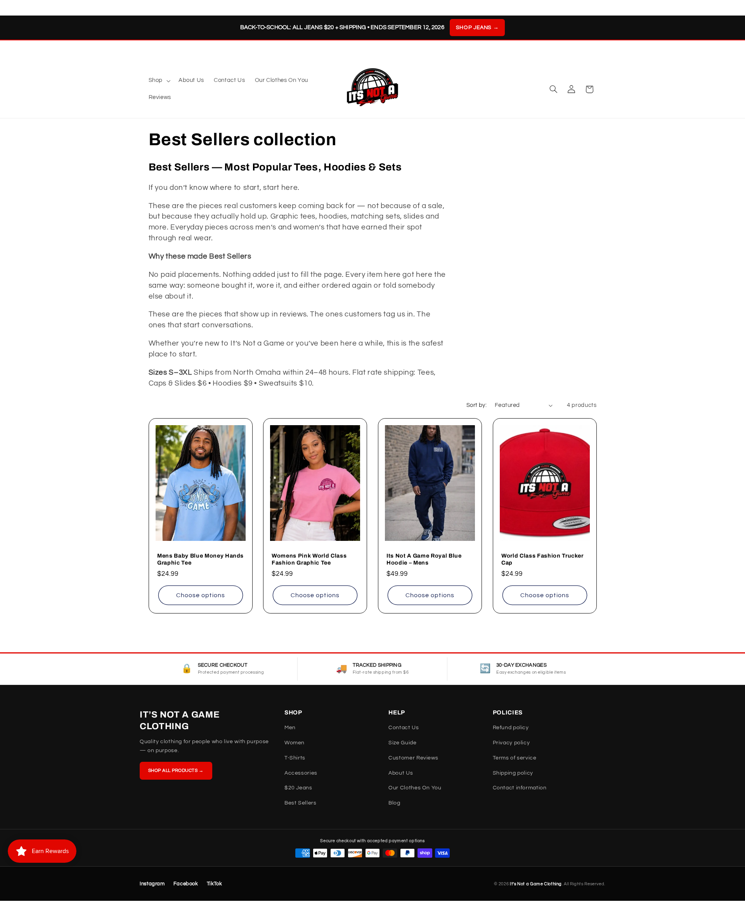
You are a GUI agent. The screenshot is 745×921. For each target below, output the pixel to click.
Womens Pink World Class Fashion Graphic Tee (309, 559)
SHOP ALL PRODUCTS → (176, 770)
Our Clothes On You (414, 788)
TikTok (214, 883)
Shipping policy (513, 773)
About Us (400, 773)
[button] (158, 80)
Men (290, 727)
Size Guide (402, 742)
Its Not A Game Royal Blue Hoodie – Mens (424, 559)
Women (294, 742)
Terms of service (515, 758)
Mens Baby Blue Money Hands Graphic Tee (200, 559)
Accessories (300, 773)
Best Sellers (300, 803)
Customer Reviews (413, 758)
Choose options (200, 595)
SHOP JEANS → (477, 27)
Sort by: (476, 405)
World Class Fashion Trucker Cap (542, 559)
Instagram (152, 883)
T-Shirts (294, 758)
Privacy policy (511, 742)
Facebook (185, 883)
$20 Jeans (298, 788)
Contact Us (403, 727)
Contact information (520, 788)
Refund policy (511, 727)
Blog (394, 803)
